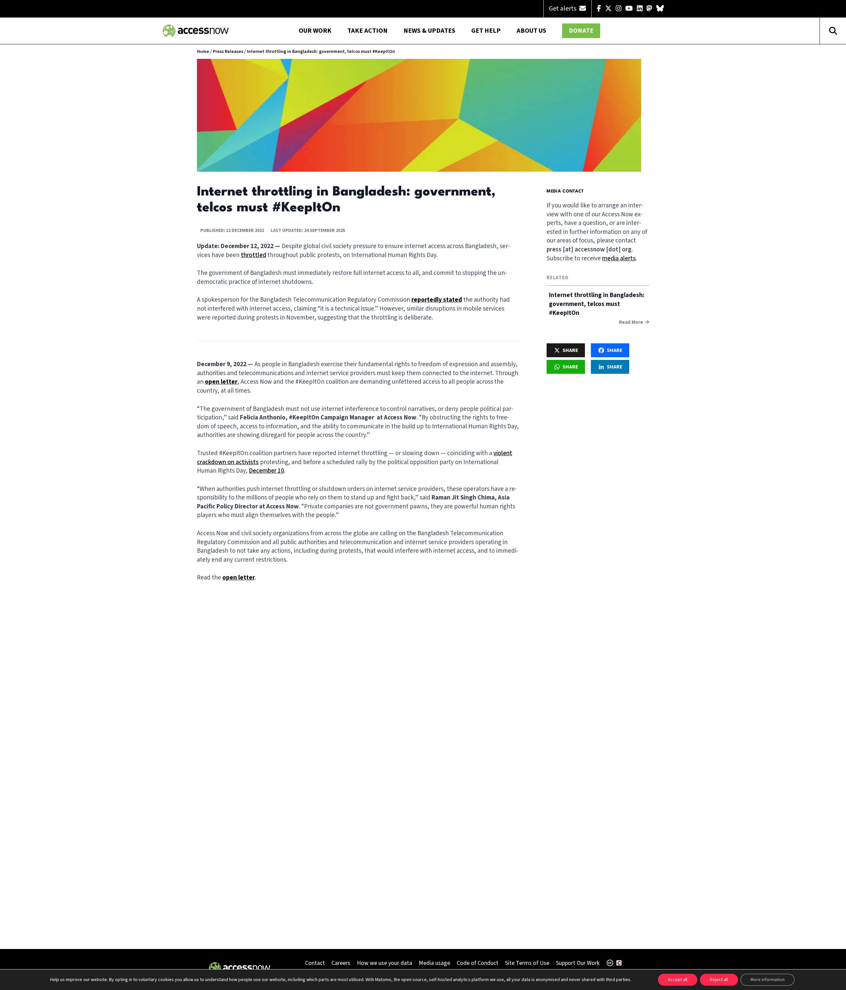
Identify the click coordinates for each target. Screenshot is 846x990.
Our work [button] (315, 30)
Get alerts (563, 8)
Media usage (434, 963)
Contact (315, 963)
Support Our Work (577, 963)
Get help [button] (486, 30)
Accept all (677, 979)
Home (203, 51)
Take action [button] (367, 30)
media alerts (619, 258)
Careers (340, 963)
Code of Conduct (477, 963)
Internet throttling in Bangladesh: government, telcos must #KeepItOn (596, 304)
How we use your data (384, 963)
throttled (253, 255)
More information (767, 979)
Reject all (719, 979)
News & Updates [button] (429, 30)
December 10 (266, 470)
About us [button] (531, 30)
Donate (581, 30)
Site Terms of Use (527, 963)
